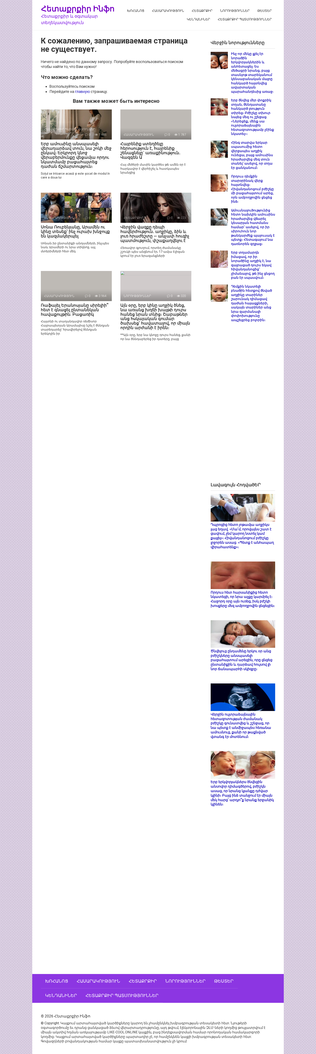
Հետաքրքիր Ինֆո (78, 8)
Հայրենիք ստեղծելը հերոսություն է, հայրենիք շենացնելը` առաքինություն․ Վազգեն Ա (150, 150)
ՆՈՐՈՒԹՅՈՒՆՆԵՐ (235, 11)
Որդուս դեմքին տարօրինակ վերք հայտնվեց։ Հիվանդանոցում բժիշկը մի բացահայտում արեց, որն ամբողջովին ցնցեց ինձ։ (252, 188)
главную (82, 91)
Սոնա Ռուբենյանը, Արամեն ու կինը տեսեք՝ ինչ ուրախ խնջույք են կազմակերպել (75, 231)
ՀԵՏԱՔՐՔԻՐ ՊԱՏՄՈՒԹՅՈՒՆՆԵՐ (245, 19)
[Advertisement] (243, 405)
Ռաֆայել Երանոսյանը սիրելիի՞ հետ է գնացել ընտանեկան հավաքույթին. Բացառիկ (74, 310)
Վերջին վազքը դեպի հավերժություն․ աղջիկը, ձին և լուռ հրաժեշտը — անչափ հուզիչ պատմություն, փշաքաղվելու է (154, 234)
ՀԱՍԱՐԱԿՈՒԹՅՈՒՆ (168, 11)
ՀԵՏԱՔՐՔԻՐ (202, 11)
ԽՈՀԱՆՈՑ (135, 11)
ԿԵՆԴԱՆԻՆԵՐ (198, 19)
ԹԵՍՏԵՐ (264, 11)
